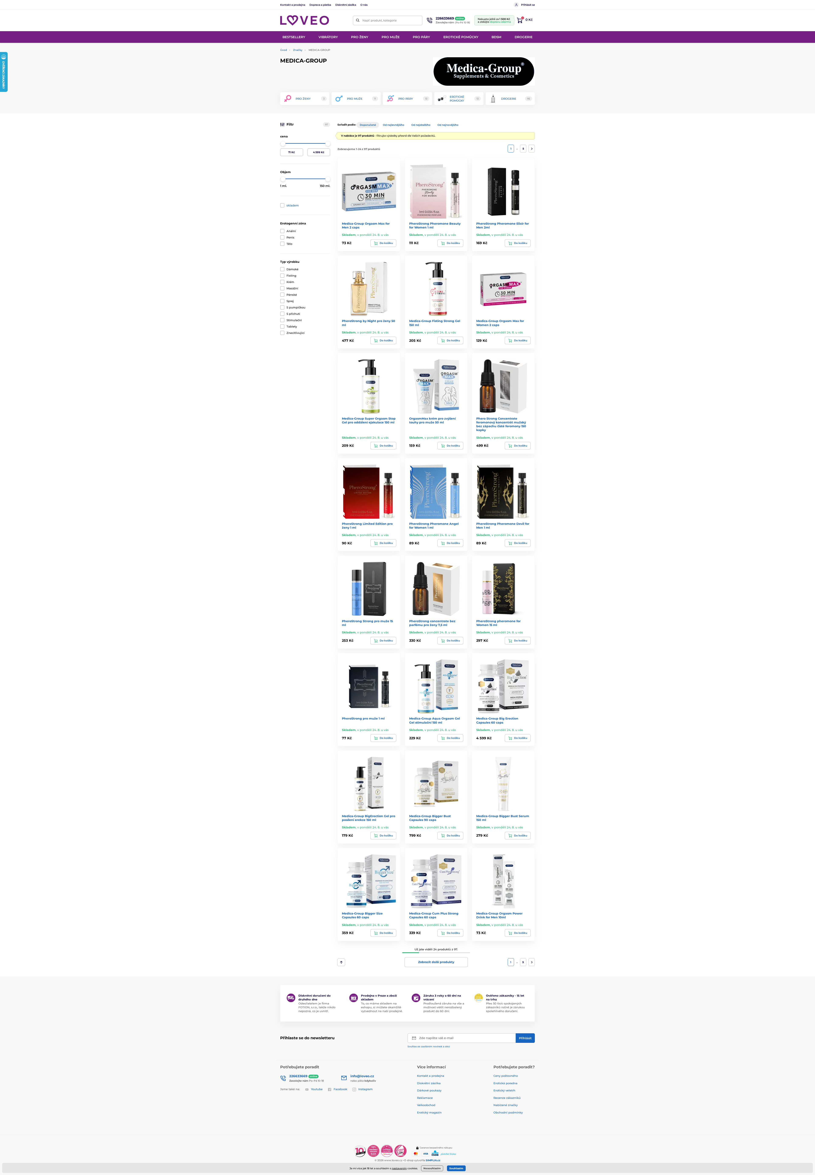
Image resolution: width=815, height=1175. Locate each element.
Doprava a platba (320, 4)
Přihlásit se (528, 4)
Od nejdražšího (420, 124)
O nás (364, 4)
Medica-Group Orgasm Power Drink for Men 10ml (499, 915)
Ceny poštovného (505, 1075)
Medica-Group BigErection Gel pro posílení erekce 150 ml (368, 818)
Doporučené (368, 124)
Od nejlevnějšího (393, 124)
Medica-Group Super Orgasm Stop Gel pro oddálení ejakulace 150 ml (369, 420)
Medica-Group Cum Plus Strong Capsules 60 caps (433, 915)
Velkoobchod (426, 1105)
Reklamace (425, 1097)
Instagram (365, 1089)
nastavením (399, 1168)
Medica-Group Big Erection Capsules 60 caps (497, 720)
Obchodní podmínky (508, 1112)
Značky (297, 50)
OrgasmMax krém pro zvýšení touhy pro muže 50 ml (432, 420)
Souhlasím (456, 1168)
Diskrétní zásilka (345, 4)
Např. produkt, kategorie (380, 20)
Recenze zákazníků (507, 1097)
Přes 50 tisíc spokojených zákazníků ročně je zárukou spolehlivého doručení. (505, 1007)
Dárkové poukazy (429, 1090)
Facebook (340, 1089)
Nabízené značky (505, 1105)
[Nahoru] (341, 962)
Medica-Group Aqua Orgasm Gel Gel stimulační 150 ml (434, 720)
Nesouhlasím (432, 1168)
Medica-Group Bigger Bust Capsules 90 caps (430, 818)
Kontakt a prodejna (292, 4)
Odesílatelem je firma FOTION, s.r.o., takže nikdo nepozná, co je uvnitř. (316, 1007)
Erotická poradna (505, 1083)
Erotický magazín (429, 1112)
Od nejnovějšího (447, 124)
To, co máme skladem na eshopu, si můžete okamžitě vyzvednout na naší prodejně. (382, 1007)
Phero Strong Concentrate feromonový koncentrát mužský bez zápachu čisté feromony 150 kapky (501, 424)
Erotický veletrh (504, 1090)
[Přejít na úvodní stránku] (304, 20)
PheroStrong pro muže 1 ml (363, 718)
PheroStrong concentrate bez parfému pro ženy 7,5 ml (432, 623)
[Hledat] (358, 20)
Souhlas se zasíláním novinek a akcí (429, 1046)
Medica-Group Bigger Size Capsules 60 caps (362, 915)
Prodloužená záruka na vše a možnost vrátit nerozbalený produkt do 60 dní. (443, 1007)
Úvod (283, 50)
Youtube (317, 1089)
